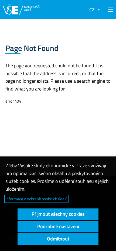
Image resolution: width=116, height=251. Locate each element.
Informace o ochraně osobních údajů (36, 199)
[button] (109, 10)
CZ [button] (92, 9)
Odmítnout (58, 238)
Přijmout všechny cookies (58, 214)
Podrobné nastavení (58, 226)
